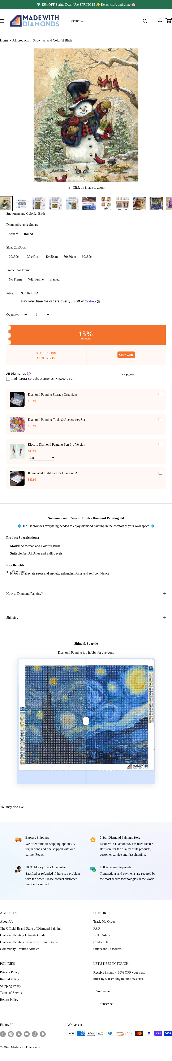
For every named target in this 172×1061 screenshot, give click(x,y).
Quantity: (12, 314)
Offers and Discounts (107, 949)
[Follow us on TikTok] (35, 1034)
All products (20, 40)
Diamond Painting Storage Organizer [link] (52, 394)
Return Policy (9, 999)
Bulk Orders (101, 935)
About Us (6, 921)
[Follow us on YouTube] (27, 1034)
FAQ (96, 928)
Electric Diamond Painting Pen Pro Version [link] (56, 444)
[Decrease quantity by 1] (25, 314)
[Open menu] (2, 21)
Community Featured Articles (19, 949)
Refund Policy (9, 979)
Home (4, 40)
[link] (17, 399)
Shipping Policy (10, 986)
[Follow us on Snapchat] (43, 1034)
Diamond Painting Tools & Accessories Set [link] (56, 419)
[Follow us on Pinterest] (19, 1034)
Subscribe (106, 1004)
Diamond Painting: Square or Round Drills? (29, 942)
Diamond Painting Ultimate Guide (22, 935)
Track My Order (104, 921)
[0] (168, 20)
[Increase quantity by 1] (47, 314)
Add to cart (126, 375)
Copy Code (126, 354)
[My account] (160, 21)
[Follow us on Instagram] (11, 1034)
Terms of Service (11, 992)
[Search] (145, 20)
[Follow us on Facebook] (3, 1034)
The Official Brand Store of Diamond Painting (30, 928)
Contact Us (100, 942)
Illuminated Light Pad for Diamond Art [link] (53, 473)
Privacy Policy (9, 972)
